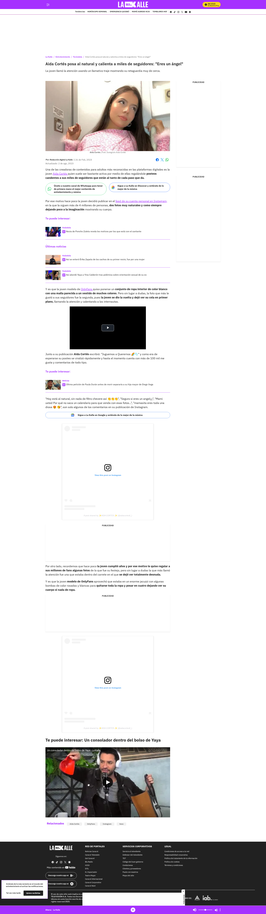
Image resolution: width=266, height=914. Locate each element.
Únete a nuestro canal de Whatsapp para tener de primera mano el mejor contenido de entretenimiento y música (78, 188)
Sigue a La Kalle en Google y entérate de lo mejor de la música (110, 415)
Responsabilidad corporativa (176, 855)
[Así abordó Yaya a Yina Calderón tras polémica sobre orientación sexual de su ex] (53, 275)
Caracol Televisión (92, 855)
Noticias (65, 381)
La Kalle (49, 57)
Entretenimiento (63, 57)
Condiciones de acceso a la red (176, 852)
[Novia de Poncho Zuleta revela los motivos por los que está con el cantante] (53, 232)
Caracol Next (90, 886)
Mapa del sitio (128, 876)
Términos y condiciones (173, 865)
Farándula (77, 57)
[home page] (133, 4)
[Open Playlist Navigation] (220, 909)
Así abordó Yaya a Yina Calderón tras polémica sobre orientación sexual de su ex (106, 274)
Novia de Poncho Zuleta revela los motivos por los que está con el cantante (103, 231)
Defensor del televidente (132, 855)
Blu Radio (89, 862)
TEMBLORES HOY (160, 12)
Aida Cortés (60, 173)
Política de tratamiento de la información (180, 858)
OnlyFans (87, 289)
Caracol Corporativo (93, 883)
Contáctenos (128, 865)
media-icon (133, 909)
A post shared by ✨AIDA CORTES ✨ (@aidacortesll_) (108, 515)
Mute (194, 910)
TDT (124, 858)
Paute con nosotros (130, 872)
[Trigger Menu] (47, 4)
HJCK (87, 865)
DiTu (87, 869)
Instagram (107, 824)
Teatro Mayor (90, 876)
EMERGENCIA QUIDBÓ (119, 12)
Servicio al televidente (131, 852)
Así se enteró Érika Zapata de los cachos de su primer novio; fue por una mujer (105, 259)
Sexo (121, 824)
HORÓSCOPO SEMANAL (97, 12)
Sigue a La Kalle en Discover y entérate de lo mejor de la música (140, 187)
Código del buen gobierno (133, 862)
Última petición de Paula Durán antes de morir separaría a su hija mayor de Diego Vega (109, 384)
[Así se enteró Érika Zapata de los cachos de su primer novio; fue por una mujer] (53, 260)
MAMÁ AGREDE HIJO (141, 12)
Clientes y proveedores (132, 869)
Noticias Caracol (91, 852)
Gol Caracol (89, 858)
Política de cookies (172, 862)
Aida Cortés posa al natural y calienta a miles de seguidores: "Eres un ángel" (118, 57)
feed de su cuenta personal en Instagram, (141, 201)
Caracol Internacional (94, 879)
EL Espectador (91, 872)
